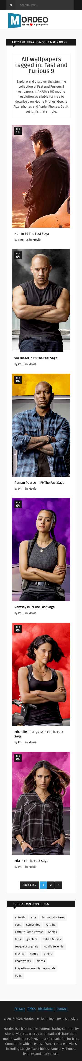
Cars (18, 925)
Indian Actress (52, 939)
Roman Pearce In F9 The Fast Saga (39, 483)
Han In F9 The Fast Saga (31, 234)
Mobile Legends (53, 946)
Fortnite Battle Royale (29, 932)
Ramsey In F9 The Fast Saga (34, 607)
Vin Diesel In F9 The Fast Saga (35, 358)
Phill (21, 364)
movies (19, 954)
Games (52, 932)
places (40, 961)
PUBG (18, 975)
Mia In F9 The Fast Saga (31, 861)
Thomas (23, 240)
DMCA (32, 1009)
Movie (37, 240)
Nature (34, 954)
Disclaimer (46, 1009)
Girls (18, 939)
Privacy (19, 1009)
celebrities (33, 925)
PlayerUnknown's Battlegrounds (35, 968)
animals (20, 917)
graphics (31, 939)
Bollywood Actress (52, 917)
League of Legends (26, 946)
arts (33, 917)
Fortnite (51, 925)
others (48, 954)
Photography (23, 961)
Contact (62, 1009)
